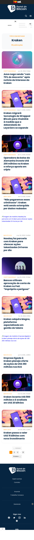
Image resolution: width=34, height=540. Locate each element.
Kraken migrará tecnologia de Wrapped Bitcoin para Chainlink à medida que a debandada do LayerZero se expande (17, 120)
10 (23, 452)
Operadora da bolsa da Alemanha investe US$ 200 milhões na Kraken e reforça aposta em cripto (17, 163)
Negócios (8, 235)
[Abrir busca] (26, 16)
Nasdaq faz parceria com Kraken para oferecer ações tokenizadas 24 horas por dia (16, 244)
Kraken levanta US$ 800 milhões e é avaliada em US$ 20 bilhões (17, 399)
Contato (17, 482)
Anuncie (17, 492)
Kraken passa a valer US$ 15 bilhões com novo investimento (15, 435)
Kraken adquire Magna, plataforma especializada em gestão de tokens (17, 323)
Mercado (7, 196)
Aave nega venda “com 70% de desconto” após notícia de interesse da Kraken (17, 79)
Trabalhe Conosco (17, 495)
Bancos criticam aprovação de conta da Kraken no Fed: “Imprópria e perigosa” (17, 285)
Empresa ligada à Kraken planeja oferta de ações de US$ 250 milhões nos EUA (16, 362)
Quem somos (17, 479)
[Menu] (30, 16)
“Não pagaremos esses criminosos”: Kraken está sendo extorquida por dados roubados (17, 204)
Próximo (17, 456)
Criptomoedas (10, 71)
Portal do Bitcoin (17, 8)
